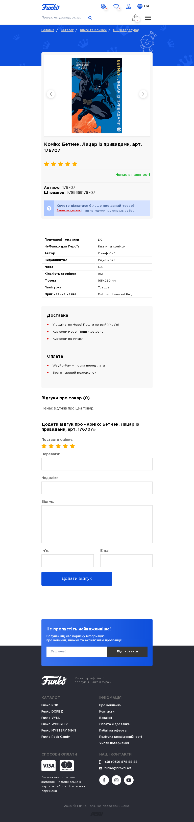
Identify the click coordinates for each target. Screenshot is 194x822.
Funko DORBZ (52, 711)
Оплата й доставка (114, 724)
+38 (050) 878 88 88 (120, 762)
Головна (47, 30)
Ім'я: (45, 550)
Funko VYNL (50, 718)
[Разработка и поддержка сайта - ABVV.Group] (97, 814)
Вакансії (105, 718)
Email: (105, 550)
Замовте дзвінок (69, 211)
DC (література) (126, 30)
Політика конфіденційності (120, 737)
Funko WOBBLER (54, 724)
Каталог (67, 30)
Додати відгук (77, 579)
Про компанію (110, 705)
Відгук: (47, 501)
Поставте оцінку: (57, 439)
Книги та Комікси (93, 30)
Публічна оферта (113, 730)
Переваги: (50, 454)
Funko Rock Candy (55, 737)
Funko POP (49, 705)
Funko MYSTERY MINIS (58, 730)
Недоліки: (50, 478)
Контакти (106, 711)
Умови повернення (114, 743)
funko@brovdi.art (118, 768)
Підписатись (127, 651)
